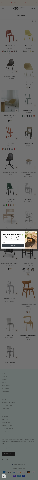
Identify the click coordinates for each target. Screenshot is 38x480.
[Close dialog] (36, 232)
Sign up (13, 245)
